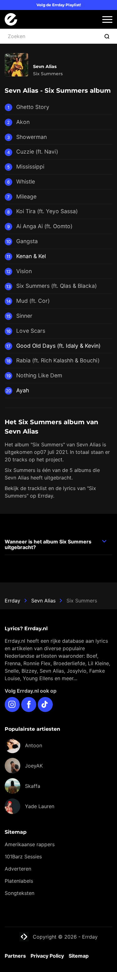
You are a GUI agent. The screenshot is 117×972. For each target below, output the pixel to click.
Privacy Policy (47, 956)
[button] (107, 19)
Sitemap (79, 956)
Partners (15, 956)
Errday (12, 600)
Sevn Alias (43, 600)
